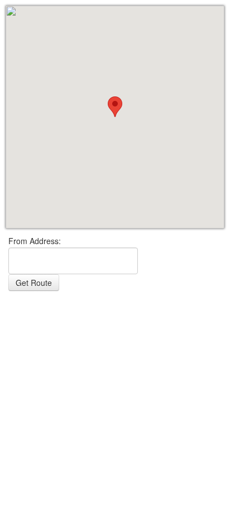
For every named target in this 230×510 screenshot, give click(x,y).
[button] (115, 107)
